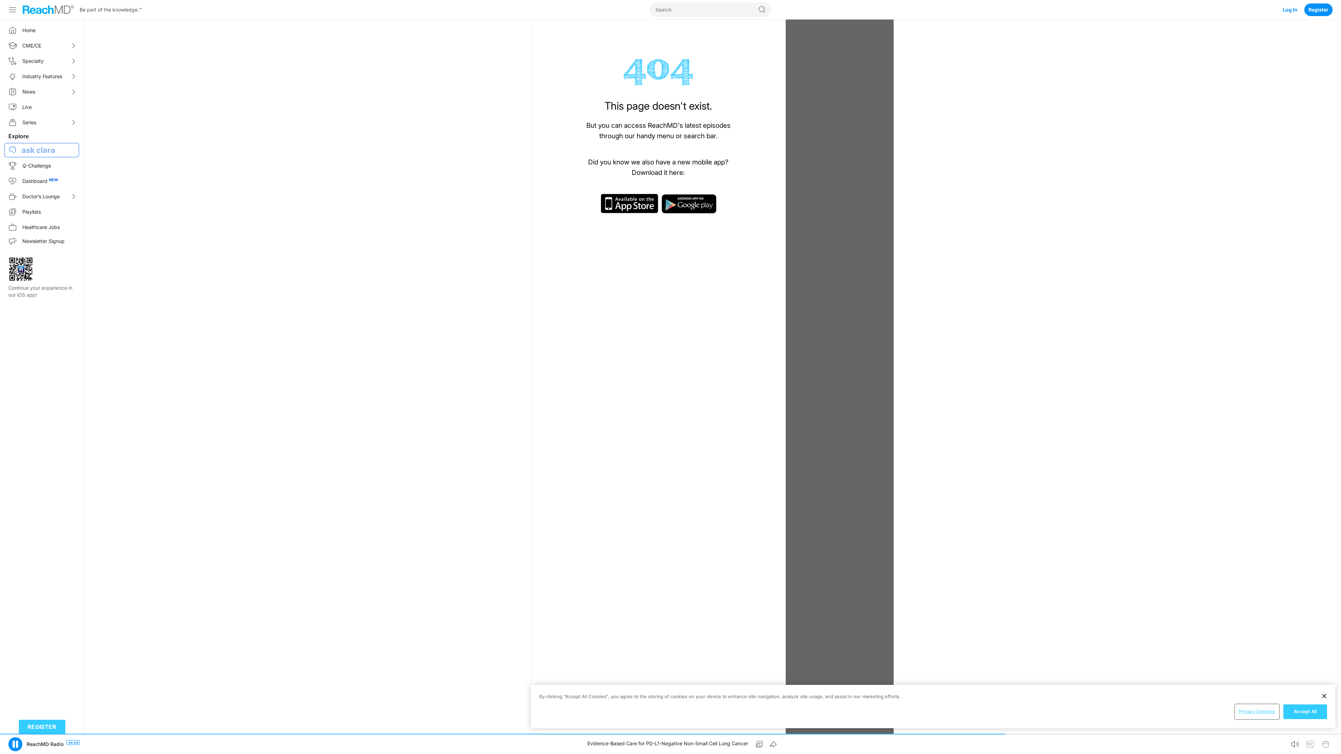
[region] (933, 706)
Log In (1290, 10)
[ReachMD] (48, 10)
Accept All (1305, 711)
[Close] (1324, 696)
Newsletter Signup (43, 241)
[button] (15, 744)
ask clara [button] (38, 150)
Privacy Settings (1257, 711)
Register (1318, 10)
